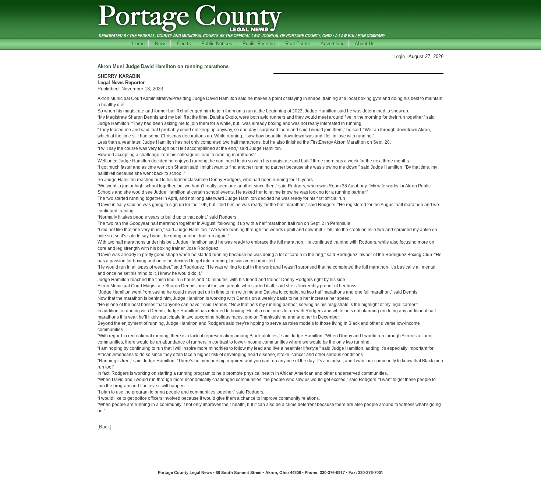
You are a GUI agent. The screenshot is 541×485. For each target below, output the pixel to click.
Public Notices (216, 43)
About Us (365, 43)
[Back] (105, 427)
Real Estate (297, 43)
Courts (184, 43)
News (161, 43)
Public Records (259, 43)
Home (138, 43)
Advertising (332, 43)
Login (399, 56)
